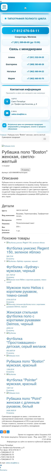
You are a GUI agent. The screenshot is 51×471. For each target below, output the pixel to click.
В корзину (25, 169)
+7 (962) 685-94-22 (35, 71)
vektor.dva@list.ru (18, 114)
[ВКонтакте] (1, 431)
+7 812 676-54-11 (25, 30)
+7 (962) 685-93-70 (35, 78)
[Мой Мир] (8, 431)
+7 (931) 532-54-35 (35, 57)
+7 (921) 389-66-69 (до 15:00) (25, 42)
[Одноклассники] (4, 431)
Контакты (3, 470)
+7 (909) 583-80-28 (35, 64)
